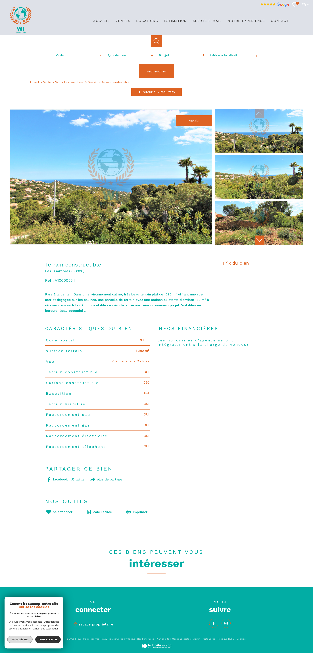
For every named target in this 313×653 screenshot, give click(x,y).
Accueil (101, 21)
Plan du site (162, 639)
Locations (147, 21)
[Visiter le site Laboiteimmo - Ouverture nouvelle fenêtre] (156, 647)
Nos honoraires (145, 639)
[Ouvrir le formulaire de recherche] (156, 41)
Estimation (175, 21)
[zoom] (111, 243)
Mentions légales (181, 639)
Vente (47, 82)
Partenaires (209, 639)
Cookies (241, 639)
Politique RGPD (226, 639)
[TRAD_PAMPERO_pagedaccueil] (21, 32)
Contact (280, 21)
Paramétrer (20, 639)
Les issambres (74, 82)
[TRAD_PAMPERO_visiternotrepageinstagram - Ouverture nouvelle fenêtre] (226, 623)
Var (57, 82)
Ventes (123, 21)
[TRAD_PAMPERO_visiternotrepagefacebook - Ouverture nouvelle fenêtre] (213, 623)
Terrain (92, 82)
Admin (196, 639)
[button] (259, 240)
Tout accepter (48, 639)
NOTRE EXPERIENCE (246, 21)
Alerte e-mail (207, 21)
